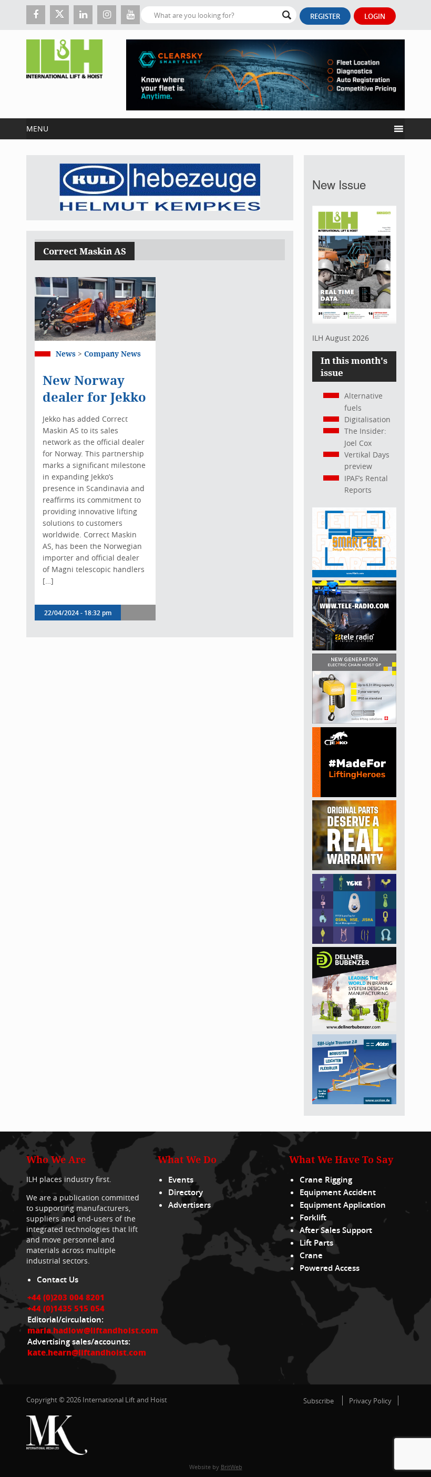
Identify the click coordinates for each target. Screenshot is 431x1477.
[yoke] (354, 941)
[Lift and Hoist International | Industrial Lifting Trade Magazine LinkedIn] (83, 14)
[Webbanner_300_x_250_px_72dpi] (354, 648)
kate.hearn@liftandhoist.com (86, 1352)
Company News (112, 354)
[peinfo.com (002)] (354, 574)
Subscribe (318, 1400)
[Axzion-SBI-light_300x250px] (354, 1101)
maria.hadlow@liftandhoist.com (92, 1330)
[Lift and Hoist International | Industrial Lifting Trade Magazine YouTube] (130, 14)
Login (374, 16)
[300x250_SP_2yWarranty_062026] (354, 867)
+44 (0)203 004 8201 (66, 1297)
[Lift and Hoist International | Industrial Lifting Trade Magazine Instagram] (106, 14)
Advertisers (189, 1204)
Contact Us (57, 1279)
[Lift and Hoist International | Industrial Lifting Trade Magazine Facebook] (35, 14)
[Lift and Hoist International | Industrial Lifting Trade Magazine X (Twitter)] (59, 14)
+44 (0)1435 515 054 (66, 1308)
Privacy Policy (370, 1400)
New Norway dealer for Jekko (94, 388)
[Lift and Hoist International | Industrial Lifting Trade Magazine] (64, 74)
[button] (207, 128)
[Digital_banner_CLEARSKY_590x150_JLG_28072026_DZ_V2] (265, 74)
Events (180, 1179)
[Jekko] (354, 794)
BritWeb (231, 1467)
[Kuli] (159, 188)
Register (325, 16)
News (66, 354)
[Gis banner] (354, 721)
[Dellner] (354, 1028)
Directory (185, 1192)
